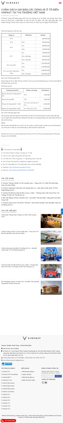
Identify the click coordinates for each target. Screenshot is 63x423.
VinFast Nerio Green (8, 386)
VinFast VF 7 (6, 403)
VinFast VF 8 (6, 406)
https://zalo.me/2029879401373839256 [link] (21, 170)
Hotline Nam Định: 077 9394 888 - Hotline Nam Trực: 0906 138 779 (24, 357)
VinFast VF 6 (6, 400)
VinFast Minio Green (8, 389)
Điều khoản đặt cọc (28, 377)
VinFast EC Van (7, 380)
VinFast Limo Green (8, 391)
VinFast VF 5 (6, 397)
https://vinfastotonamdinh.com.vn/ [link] (20, 167)
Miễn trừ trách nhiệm (28, 380)
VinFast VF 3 (6, 394)
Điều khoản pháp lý (28, 371)
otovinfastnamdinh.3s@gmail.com (13, 360)
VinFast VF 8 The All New (10, 374)
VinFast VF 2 (6, 371)
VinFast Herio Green (8, 383)
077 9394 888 (10, 421)
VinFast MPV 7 (6, 377)
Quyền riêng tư (26, 374)
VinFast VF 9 (6, 409)
